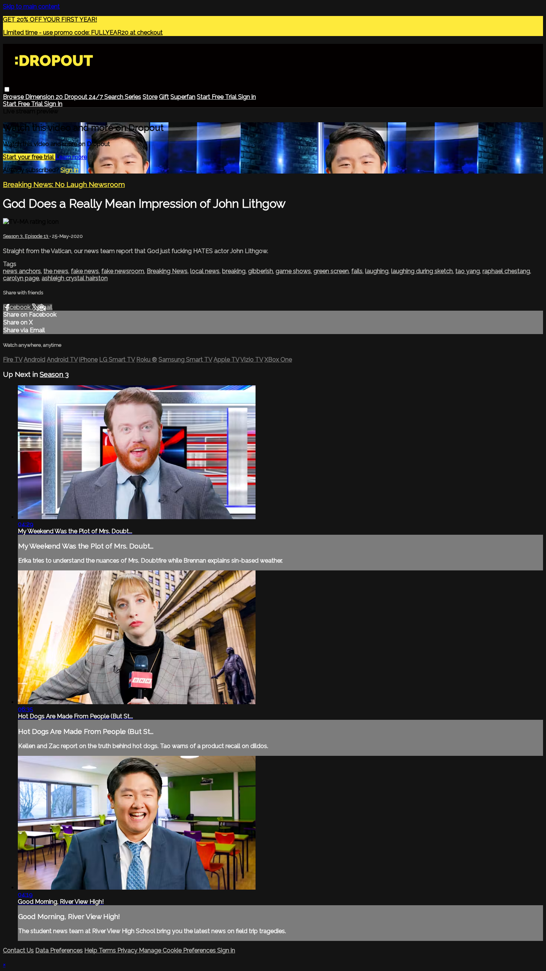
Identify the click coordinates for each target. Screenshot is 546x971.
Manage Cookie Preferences (178, 950)
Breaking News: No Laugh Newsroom (64, 184)
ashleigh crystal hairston (75, 278)
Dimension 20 (44, 96)
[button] (6, 89)
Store (150, 96)
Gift (164, 96)
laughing (377, 271)
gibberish (260, 271)
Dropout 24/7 (84, 96)
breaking (234, 271)
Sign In (53, 103)
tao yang (467, 271)
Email (44, 307)
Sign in (247, 96)
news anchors (22, 271)
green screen (331, 271)
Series (133, 96)
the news (55, 271)
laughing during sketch (422, 271)
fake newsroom (122, 271)
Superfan (182, 96)
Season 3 (54, 374)
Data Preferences (59, 950)
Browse (14, 96)
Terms (108, 950)
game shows (293, 271)
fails (357, 271)
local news (205, 271)
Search (114, 96)
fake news (85, 271)
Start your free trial (29, 157)
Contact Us (18, 950)
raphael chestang (506, 271)
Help (91, 950)
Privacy (128, 950)
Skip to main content (31, 6)
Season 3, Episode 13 (26, 236)
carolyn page (21, 278)
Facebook (17, 307)
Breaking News (167, 271)
